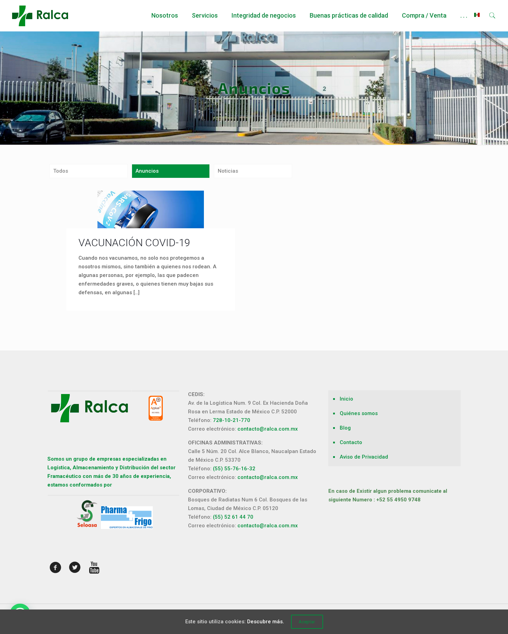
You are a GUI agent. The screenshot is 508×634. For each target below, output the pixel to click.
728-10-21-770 (231, 420)
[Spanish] (477, 15)
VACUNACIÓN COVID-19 (134, 243)
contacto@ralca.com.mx (267, 429)
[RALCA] (40, 15)
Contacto (351, 442)
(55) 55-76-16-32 (234, 468)
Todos (60, 171)
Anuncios (147, 171)
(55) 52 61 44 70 (233, 517)
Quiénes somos (359, 413)
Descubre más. (265, 621)
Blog (345, 428)
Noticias (228, 171)
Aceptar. (307, 621)
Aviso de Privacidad (364, 457)
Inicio (346, 399)
